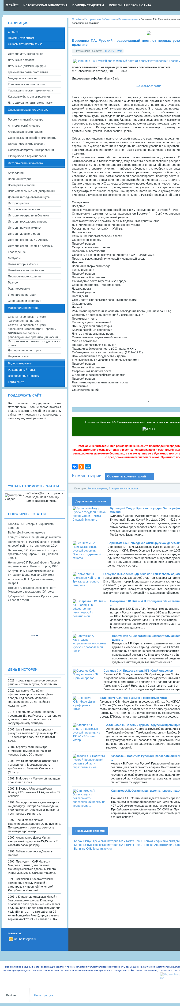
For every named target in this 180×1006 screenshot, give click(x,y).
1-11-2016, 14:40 (112, 50)
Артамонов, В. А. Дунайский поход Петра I (30, 581)
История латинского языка (26, 54)
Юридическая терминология (27, 156)
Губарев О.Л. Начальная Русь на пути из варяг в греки (33, 598)
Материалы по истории (23, 308)
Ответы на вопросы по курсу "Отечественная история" (27, 318)
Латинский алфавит (21, 60)
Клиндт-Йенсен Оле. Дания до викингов (34, 537)
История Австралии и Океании (28, 215)
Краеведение (17, 252)
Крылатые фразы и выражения (29, 96)
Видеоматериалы (20, 363)
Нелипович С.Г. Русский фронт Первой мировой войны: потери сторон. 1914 (34, 543)
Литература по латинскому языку (30, 102)
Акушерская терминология (26, 131)
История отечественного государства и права (34, 343)
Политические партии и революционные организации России (33, 335)
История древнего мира (24, 233)
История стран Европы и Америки (30, 246)
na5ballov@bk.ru (25, 939)
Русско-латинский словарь (25, 119)
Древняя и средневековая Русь (28, 197)
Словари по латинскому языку (28, 109)
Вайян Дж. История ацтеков (26, 532)
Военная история (19, 179)
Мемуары (14, 258)
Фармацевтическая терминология (30, 90)
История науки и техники (24, 227)
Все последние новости (24, 376)
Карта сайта (16, 382)
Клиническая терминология (26, 84)
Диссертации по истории (24, 350)
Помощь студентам (21, 38)
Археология (16, 173)
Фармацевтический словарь (26, 144)
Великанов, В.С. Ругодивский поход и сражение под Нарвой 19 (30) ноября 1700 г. (33, 554)
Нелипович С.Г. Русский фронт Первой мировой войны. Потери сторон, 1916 (34, 564)
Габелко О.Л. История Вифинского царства (31, 525)
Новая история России (23, 264)
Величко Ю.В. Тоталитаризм (93, 848)
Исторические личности (24, 209)
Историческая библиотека (25, 163)
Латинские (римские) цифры (27, 66)
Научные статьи (19, 356)
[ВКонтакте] (75, 466)
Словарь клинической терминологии (32, 138)
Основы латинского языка (25, 44)
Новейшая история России (26, 270)
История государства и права (27, 221)
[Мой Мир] (88, 466)
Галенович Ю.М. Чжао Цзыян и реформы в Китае (134, 698)
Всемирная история (21, 185)
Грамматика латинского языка (28, 72)
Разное (13, 282)
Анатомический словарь (24, 125)
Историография (18, 203)
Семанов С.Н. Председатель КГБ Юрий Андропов (138, 670)
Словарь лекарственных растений (31, 150)
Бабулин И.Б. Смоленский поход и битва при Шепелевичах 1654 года (31, 572)
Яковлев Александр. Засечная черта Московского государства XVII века (32, 589)
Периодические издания (24, 276)
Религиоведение (97, 488)
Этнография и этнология (123, 488)
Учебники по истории (22, 294)
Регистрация (43, 995)
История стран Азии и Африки (28, 240)
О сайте (13, 32)
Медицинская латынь (22, 78)
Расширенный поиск (21, 369)
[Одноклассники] (81, 466)
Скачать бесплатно (148, 86)
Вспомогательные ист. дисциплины (31, 191)
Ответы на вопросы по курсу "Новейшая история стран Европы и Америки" (32, 327)
